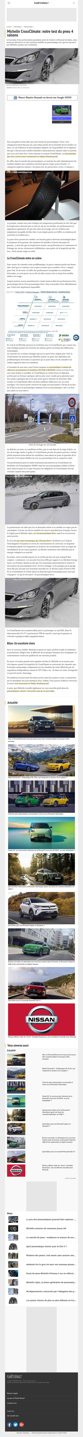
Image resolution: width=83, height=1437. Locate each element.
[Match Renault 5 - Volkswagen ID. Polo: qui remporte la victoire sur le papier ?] (41, 760)
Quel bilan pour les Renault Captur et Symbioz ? (26, 925)
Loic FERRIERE (13, 85)
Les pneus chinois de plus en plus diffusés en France (51, 1300)
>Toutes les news (70, 1178)
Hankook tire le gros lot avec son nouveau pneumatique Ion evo (51, 1264)
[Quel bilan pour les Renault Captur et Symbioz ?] (41, 908)
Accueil (9, 27)
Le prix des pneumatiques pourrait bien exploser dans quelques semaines (51, 1219)
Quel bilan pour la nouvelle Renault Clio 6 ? (24, 1000)
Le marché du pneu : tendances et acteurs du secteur (51, 1237)
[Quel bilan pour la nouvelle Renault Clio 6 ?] (41, 983)
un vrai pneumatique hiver (45, 533)
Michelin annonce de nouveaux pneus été (46, 1228)
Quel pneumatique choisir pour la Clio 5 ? (46, 1246)
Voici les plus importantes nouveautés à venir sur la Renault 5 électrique (35, 814)
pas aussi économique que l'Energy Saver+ (34, 541)
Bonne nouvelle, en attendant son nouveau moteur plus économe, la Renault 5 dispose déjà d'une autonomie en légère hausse (59, 1140)
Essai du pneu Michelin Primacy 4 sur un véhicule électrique (51, 1273)
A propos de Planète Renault (16, 1398)
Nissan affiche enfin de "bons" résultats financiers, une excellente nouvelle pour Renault (42, 1037)
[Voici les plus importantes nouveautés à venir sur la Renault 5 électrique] (41, 796)
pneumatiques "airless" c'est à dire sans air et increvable (30, 691)
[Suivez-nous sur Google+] (22, 1424)
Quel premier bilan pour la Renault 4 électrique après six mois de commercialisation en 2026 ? (56, 1112)
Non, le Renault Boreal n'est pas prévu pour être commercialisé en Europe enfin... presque (59, 1057)
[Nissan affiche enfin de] (41, 1019)
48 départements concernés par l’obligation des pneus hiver (51, 1291)
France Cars (10, 1411)
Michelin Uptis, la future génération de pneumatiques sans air (51, 1282)
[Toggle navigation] (9, 3)
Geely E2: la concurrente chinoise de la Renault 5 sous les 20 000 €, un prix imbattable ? (41, 850)
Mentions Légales (12, 1393)
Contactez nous (12, 1403)
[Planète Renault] (45, 3)
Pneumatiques (28, 27)
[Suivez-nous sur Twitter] (16, 1424)
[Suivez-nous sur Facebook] (10, 1424)
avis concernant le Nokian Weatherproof (32, 683)
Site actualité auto (13, 1416)
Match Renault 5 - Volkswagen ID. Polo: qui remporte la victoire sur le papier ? (37, 777)
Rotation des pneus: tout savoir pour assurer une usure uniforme (51, 1255)
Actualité (11, 1050)
